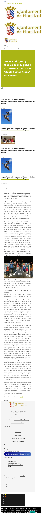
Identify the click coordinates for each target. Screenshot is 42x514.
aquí (21, 397)
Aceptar (32, 512)
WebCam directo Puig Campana (17, 454)
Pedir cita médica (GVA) (15, 465)
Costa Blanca (12, 461)
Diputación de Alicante (15, 463)
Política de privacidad (18, 438)
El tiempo (18, 432)
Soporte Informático (17, 423)
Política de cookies (18, 441)
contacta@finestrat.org (21, 420)
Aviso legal (17, 435)
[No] (36, 512)
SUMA (10, 467)
